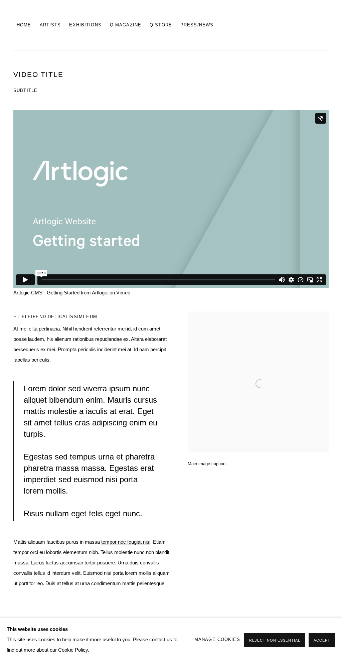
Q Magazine (125, 25)
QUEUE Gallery (292, 25)
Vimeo (123, 292)
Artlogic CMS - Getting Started (46, 292)
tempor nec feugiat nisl (125, 542)
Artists (50, 25)
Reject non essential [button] (274, 640)
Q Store (161, 25)
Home (24, 25)
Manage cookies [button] (217, 639)
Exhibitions (85, 25)
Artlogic (100, 292)
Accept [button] (322, 640)
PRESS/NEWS (196, 25)
